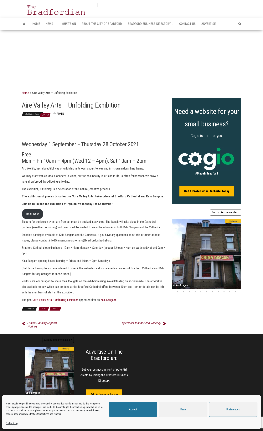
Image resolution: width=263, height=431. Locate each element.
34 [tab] (230, 291)
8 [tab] (215, 281)
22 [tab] (227, 286)
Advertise (208, 24)
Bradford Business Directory (150, 24)
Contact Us (187, 24)
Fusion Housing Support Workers (42, 324)
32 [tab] (218, 291)
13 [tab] (175, 286)
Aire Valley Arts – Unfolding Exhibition (55, 300)
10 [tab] (227, 281)
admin (60, 113)
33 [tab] (224, 291)
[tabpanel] (206, 254)
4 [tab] (192, 281)
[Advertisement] (131, 58)
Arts (44, 308)
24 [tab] (238, 286)
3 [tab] (186, 281)
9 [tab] (221, 281)
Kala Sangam (108, 300)
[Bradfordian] (24, 24)
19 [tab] (209, 286)
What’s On (69, 24)
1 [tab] (175, 281)
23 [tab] (233, 286)
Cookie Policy (12, 423)
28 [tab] (195, 291)
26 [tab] (183, 291)
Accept (133, 409)
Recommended (224, 212)
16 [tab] (192, 286)
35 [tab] (235, 291)
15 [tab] (186, 286)
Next (237, 254)
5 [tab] (198, 281)
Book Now (32, 214)
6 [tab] (204, 281)
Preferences (233, 409)
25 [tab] (178, 291)
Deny (183, 409)
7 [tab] (209, 281)
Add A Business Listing (104, 394)
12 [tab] (238, 281)
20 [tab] (215, 286)
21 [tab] (221, 286)
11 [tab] (233, 281)
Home (36, 24)
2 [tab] (181, 281)
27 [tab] (189, 291)
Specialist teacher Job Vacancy (141, 323)
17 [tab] (198, 286)
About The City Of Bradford (102, 24)
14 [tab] (181, 286)
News (50, 24)
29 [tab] (201, 291)
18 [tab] (204, 286)
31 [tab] (212, 291)
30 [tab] (207, 291)
